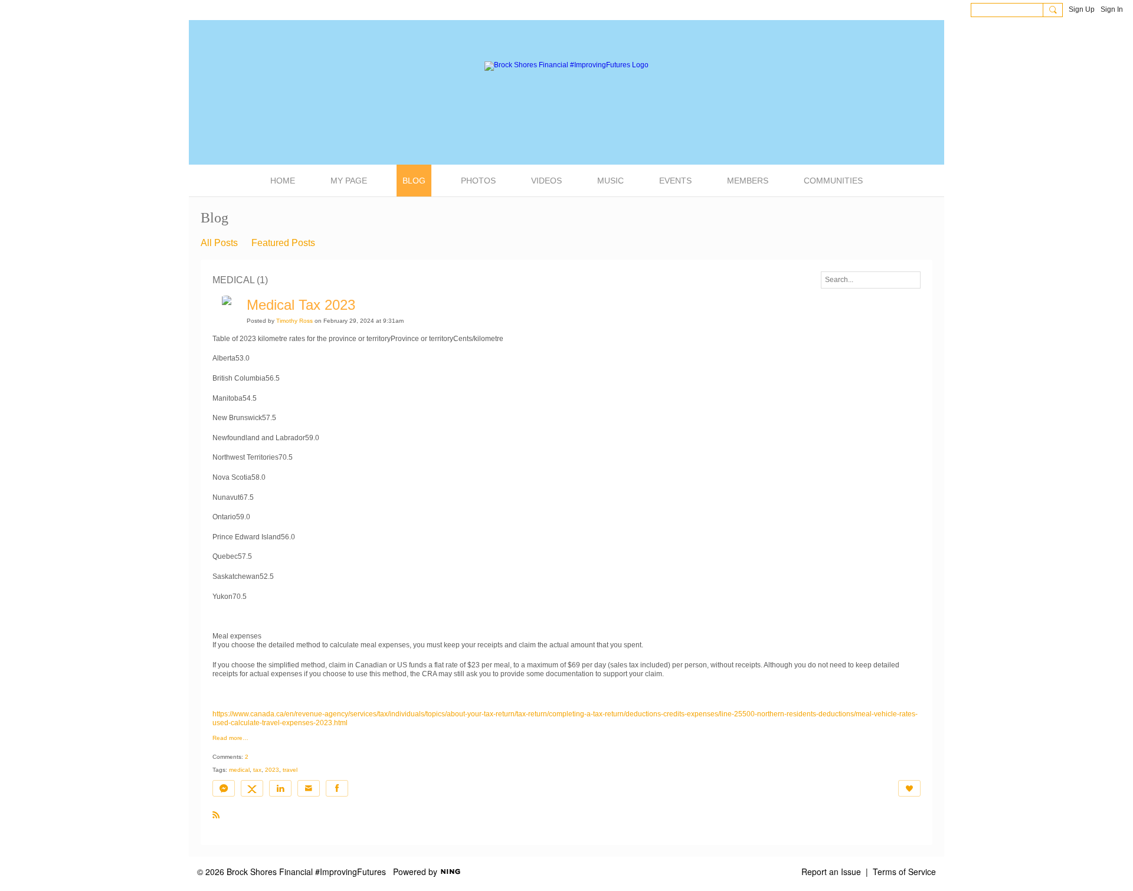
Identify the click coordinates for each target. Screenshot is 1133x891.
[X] (252, 788)
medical (239, 769)
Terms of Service (904, 871)
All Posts (219, 243)
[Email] (308, 788)
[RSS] (216, 814)
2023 (272, 769)
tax (257, 769)
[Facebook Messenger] (223, 788)
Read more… (230, 738)
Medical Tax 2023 (301, 305)
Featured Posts (283, 243)
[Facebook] (337, 788)
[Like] (909, 788)
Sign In (1112, 9)
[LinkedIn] (280, 788)
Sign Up (1082, 9)
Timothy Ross (294, 320)
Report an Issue (831, 871)
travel (290, 769)
